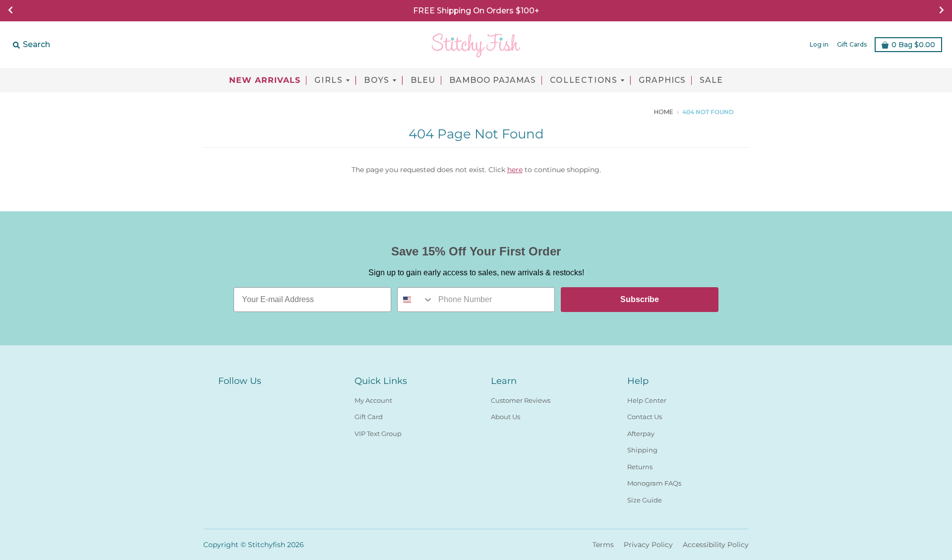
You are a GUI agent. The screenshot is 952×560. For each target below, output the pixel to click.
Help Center (646, 400)
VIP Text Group (378, 433)
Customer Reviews (520, 400)
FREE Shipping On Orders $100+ (476, 10)
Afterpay (640, 433)
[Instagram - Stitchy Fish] (634, 111)
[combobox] (415, 299)
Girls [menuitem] (328, 80)
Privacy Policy (648, 544)
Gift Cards (852, 44)
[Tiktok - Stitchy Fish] (649, 111)
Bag (913, 44)
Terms (603, 544)
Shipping (642, 450)
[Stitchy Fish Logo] (476, 45)
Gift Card (369, 417)
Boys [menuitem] (377, 80)
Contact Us (644, 417)
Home (663, 112)
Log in (819, 44)
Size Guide (644, 500)
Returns (640, 467)
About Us (505, 417)
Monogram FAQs (654, 483)
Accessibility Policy (716, 544)
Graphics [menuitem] (662, 80)
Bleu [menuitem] (423, 80)
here (515, 169)
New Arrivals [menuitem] (264, 80)
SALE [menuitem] (711, 80)
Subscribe (639, 299)
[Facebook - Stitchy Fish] (619, 111)
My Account (373, 400)
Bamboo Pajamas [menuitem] (492, 80)
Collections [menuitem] (584, 80)
